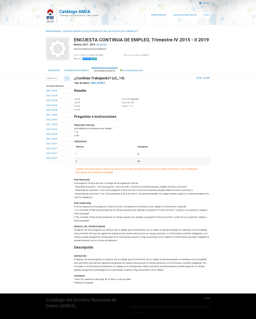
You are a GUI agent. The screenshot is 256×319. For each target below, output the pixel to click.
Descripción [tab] (54, 70)
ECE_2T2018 (52, 100)
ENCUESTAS (97, 31)
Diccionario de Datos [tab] (104, 71)
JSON (207, 78)
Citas (206, 15)
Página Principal (158, 15)
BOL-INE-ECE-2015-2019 (114, 31)
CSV (200, 78)
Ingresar (205, 3)
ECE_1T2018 (52, 95)
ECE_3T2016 (52, 134)
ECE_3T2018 (52, 105)
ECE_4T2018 (52, 110)
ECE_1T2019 (52, 115)
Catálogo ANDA (74, 11)
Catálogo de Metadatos (185, 15)
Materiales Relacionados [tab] (77, 70)
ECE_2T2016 (52, 129)
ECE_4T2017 (52, 158)
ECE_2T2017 (52, 148)
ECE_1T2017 (52, 144)
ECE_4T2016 (52, 139)
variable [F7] (132, 31)
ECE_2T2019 (52, 119)
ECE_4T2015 (52, 91)
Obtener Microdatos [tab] (132, 71)
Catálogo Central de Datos (77, 31)
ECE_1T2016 (52, 124)
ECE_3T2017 (52, 153)
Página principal (53, 31)
